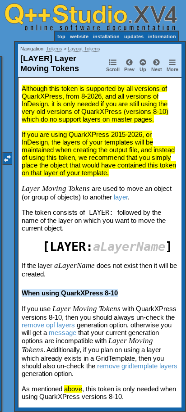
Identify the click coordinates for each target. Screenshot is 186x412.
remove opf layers (48, 325)
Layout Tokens (84, 48)
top (61, 36)
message (62, 332)
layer (121, 197)
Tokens (54, 48)
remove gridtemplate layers (137, 366)
